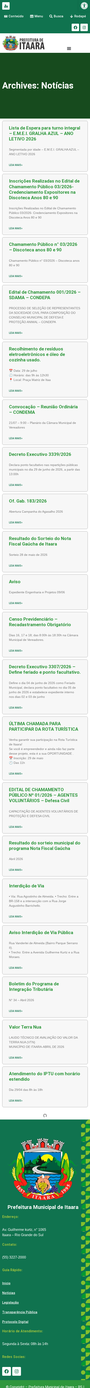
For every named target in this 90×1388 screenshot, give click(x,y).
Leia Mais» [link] (15, 165)
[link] (84, 5)
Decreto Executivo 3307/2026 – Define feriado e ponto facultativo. (45, 669)
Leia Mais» (15, 650)
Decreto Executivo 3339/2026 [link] (40, 454)
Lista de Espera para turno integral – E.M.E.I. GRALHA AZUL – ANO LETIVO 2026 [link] (44, 133)
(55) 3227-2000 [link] (14, 1257)
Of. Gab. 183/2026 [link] (28, 501)
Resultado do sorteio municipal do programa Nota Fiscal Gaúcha (44, 845)
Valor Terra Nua (25, 1027)
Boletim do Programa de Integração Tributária (34, 986)
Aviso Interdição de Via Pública (41, 932)
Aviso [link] (15, 581)
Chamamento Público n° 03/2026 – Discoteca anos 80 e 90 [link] (43, 247)
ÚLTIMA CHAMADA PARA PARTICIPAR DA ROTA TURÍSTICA (43, 726)
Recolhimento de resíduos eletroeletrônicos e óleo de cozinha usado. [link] (37, 354)
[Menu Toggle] (69, 48)
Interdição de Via (26, 886)
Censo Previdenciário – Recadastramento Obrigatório (40, 622)
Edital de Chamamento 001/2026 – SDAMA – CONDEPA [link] (45, 295)
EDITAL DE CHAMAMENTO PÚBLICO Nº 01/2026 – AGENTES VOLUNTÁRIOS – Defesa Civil (43, 795)
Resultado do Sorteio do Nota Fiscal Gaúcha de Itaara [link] (40, 541)
